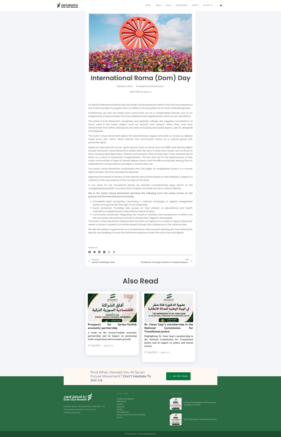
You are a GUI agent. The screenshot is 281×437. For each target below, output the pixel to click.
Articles (120, 404)
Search (195, 5)
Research (120, 406)
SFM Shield (121, 401)
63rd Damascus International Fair (200, 419)
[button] (89, 252)
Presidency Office (125, 86)
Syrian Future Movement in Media (131, 414)
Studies (120, 409)
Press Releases (123, 412)
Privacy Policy (131, 434)
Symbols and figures (125, 399)
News (168, 5)
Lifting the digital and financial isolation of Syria (200, 403)
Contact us (208, 5)
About (158, 5)
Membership (181, 5)
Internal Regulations (147, 434)
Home (148, 5)
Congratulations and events (151, 86)
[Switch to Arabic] (221, 5)
